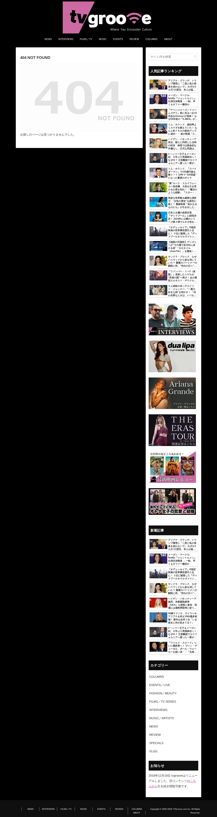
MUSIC (83, 809)
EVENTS (101, 809)
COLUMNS (137, 809)
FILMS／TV (66, 809)
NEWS (30, 809)
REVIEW (119, 809)
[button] (195, 56)
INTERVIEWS (48, 809)
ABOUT (136, 813)
